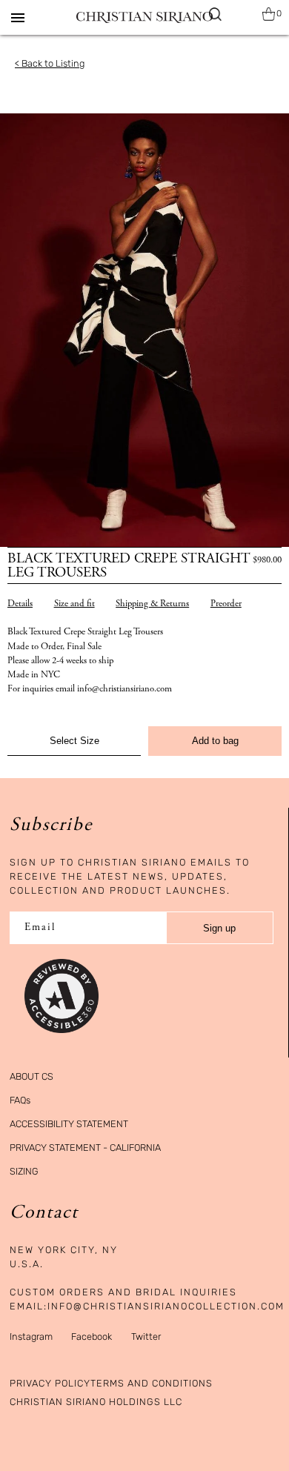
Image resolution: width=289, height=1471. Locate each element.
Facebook (91, 1336)
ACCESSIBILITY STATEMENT (69, 1123)
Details (20, 604)
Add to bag (215, 740)
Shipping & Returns (152, 604)
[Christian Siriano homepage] (144, 17)
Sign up (219, 928)
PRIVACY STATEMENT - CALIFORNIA (85, 1147)
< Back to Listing (49, 63)
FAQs (20, 1100)
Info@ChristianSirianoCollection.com (166, 1306)
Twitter (146, 1336)
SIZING (24, 1171)
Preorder (226, 604)
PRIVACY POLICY (50, 1383)
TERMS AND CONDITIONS (151, 1383)
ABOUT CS (31, 1076)
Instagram (31, 1336)
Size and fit (74, 604)
